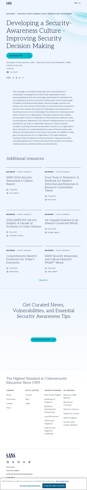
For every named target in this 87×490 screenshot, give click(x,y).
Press (8, 408)
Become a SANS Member (69, 396)
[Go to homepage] (9, 3)
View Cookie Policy (62, 481)
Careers (9, 403)
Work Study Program (52, 395)
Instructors (11, 399)
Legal (27, 403)
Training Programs (52, 390)
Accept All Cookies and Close (54, 486)
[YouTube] (18, 462)
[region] (43, 484)
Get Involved (69, 390)
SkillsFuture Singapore (49, 422)
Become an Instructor (68, 403)
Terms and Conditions (13, 470)
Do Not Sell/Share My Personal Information (19, 474)
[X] (13, 462)
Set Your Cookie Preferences (30, 486)
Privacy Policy (10, 467)
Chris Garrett (14, 72)
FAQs (27, 399)
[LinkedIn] (7, 462)
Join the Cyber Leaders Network (70, 423)
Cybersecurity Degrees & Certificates (49, 431)
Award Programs (70, 418)
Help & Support (32, 390)
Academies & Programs (49, 400)
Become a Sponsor (71, 409)
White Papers (10, 14)
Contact (28, 395)
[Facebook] (24, 462)
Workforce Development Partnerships (50, 409)
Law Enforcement (51, 416)
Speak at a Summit (71, 413)
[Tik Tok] (29, 462)
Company (10, 390)
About (8, 395)
